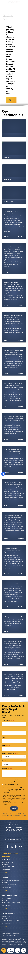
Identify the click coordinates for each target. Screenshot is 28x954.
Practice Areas (10, 839)
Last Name (7, 729)
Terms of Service (19, 815)
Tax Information (12, 935)
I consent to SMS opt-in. (11, 784)
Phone (3, 737)
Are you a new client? (10, 753)
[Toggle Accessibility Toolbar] (3, 474)
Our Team (18, 837)
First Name (8, 720)
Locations (10, 842)
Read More (21, 237)
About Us (10, 837)
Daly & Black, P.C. (15, 933)
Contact (18, 842)
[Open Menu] (3, 950)
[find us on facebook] (7, 846)
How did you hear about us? (12, 761)
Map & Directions (7, 873)
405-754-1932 (6, 924)
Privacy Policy (9, 815)
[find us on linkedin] (16, 846)
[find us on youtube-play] (20, 846)
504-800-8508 (6, 906)
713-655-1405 (6, 870)
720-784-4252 (6, 888)
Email (6, 745)
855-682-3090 (14, 829)
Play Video (10, 100)
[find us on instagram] (12, 846)
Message (7, 768)
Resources (19, 839)
